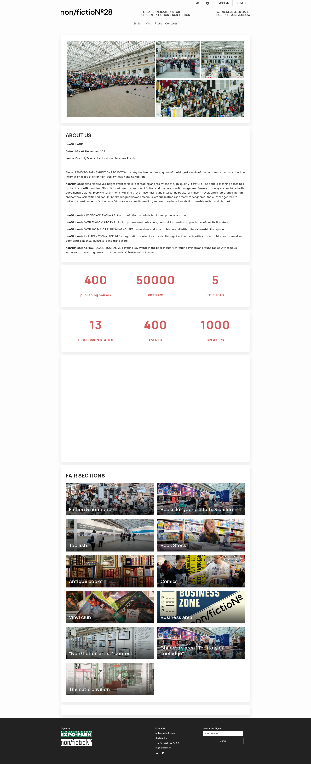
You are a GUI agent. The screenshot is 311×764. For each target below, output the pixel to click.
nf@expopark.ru (163, 747)
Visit (149, 23)
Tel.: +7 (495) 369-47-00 (167, 742)
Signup (223, 741)
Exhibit (138, 23)
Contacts (171, 23)
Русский (223, 3)
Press (158, 23)
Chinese (241, 3)
